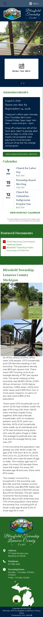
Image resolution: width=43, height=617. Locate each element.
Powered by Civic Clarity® (21, 615)
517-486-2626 (14, 564)
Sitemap (6, 611)
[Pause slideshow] (39, 51)
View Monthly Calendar (25, 213)
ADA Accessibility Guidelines (22, 611)
